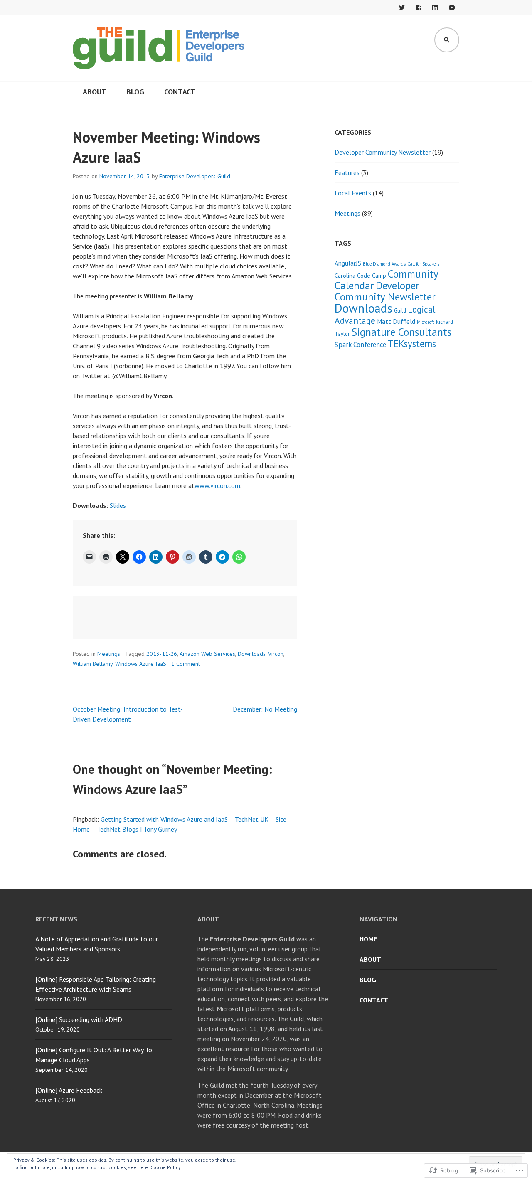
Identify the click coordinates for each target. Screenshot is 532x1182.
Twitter (402, 7)
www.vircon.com (217, 485)
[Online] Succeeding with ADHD (78, 1019)
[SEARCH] (446, 39)
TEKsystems (412, 343)
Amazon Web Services (207, 653)
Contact (179, 91)
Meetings (108, 653)
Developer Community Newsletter (383, 152)
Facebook (418, 7)
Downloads (252, 653)
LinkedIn (435, 7)
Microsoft (425, 322)
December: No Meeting (265, 709)
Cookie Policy (165, 1167)
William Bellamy (93, 663)
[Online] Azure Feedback (68, 1090)
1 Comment (185, 663)
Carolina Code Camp (360, 275)
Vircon (275, 653)
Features (347, 172)
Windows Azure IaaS (140, 663)
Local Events (353, 193)
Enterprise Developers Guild (194, 176)
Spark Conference (360, 344)
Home (368, 939)
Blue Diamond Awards (384, 264)
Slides (118, 505)
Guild (400, 310)
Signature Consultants (401, 332)
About (94, 91)
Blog (135, 91)
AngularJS (348, 263)
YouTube (451, 7)
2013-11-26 (161, 653)
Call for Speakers (423, 264)
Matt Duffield (396, 321)
